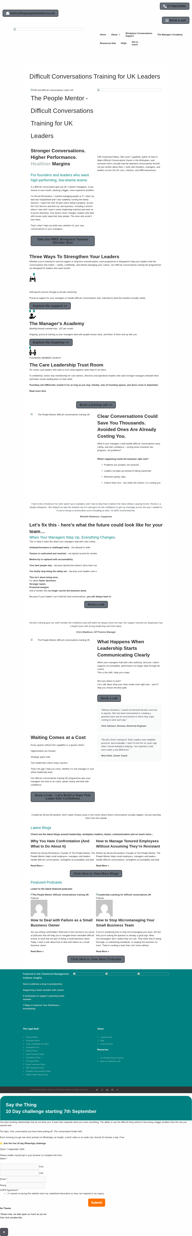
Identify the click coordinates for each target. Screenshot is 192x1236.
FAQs (124, 43)
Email (3, 1179)
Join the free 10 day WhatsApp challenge (24, 1143)
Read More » (37, 865)
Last (41, 1173)
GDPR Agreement (9, 1190)
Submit (96, 1202)
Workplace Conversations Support (139, 34)
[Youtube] (107, 1090)
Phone (3, 1185)
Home (103, 34)
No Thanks (5, 1208)
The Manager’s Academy (170, 34)
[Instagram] (117, 1090)
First (41, 1166)
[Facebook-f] (102, 1090)
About (114, 34)
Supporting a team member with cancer (43, 990)
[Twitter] (97, 1090)
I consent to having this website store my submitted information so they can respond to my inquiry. (56, 1193)
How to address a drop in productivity (42, 984)
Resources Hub (108, 43)
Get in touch (135, 43)
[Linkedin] (112, 1090)
